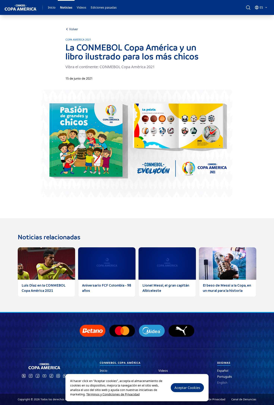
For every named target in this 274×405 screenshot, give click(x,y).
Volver (73, 29)
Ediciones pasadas (104, 7)
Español (222, 371)
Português (224, 377)
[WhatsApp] (65, 376)
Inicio (52, 7)
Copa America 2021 (78, 39)
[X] (23, 376)
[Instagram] (30, 376)
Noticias (66, 7)
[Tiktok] (51, 376)
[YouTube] (44, 376)
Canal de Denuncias (243, 399)
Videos (81, 7)
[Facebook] (37, 376)
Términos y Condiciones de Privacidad (113, 394)
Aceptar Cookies (187, 387)
